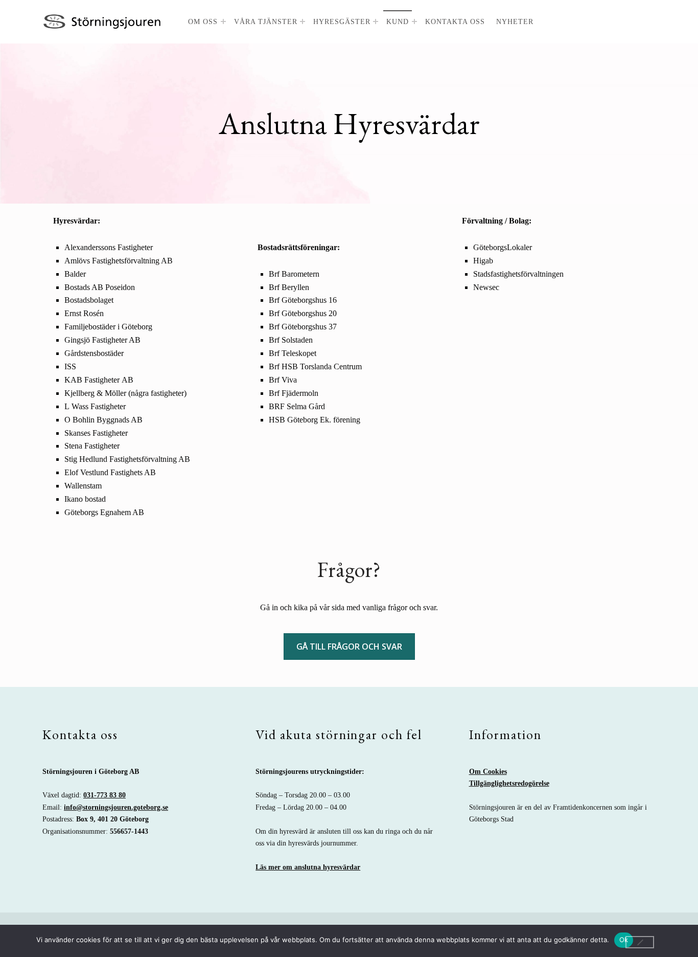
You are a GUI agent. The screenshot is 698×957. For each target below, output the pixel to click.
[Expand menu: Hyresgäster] (375, 21)
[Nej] (639, 942)
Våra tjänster (265, 22)
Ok (624, 940)
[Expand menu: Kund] (414, 21)
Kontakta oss (455, 22)
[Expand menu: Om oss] (223, 21)
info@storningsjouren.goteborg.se (116, 807)
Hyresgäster (341, 22)
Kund (397, 22)
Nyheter (514, 22)
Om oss (203, 22)
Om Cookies (488, 771)
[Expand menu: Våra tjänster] (302, 21)
